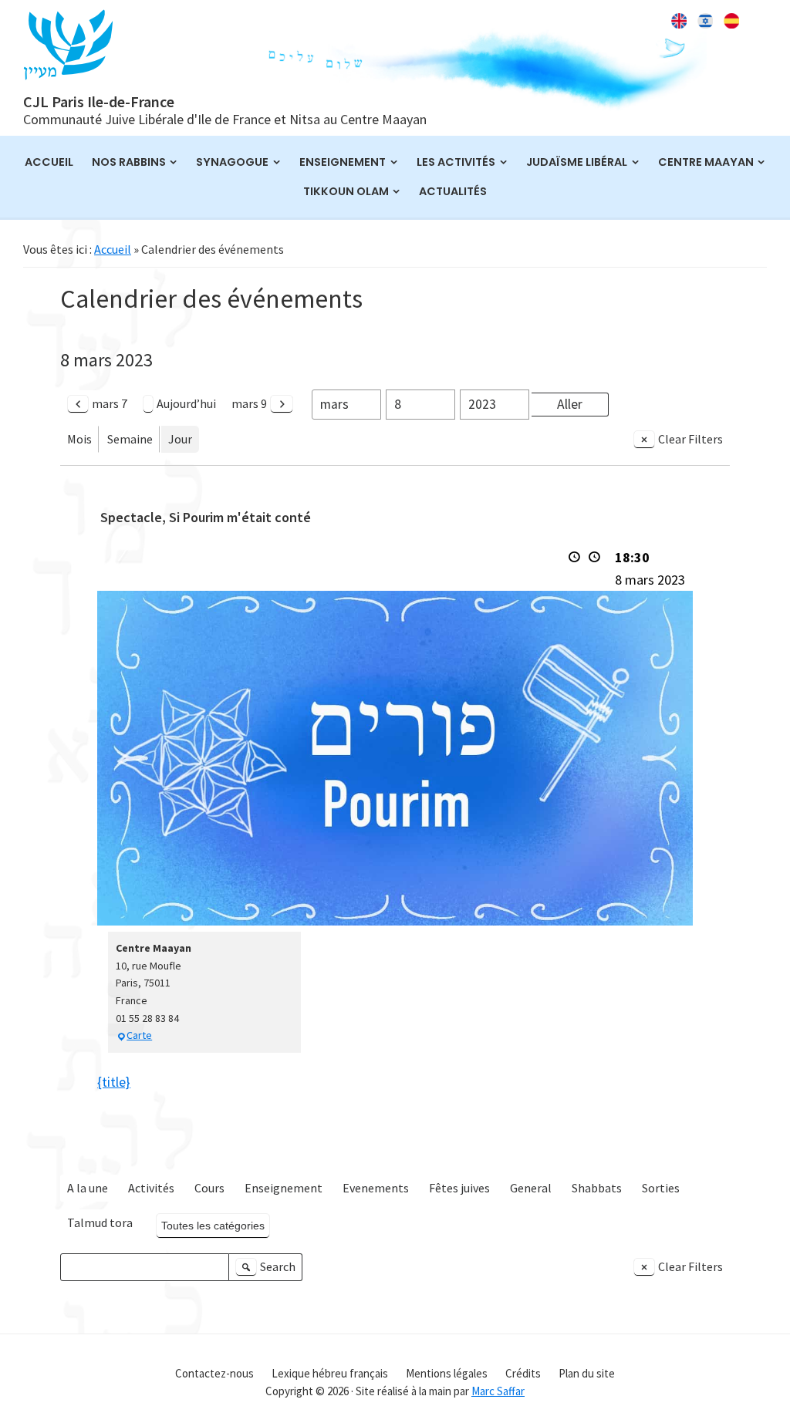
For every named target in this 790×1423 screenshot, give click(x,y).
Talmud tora (100, 1222)
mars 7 (109, 403)
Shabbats (597, 1187)
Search (267, 1270)
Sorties (661, 1187)
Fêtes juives (459, 1187)
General (531, 1187)
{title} (113, 1082)
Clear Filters (690, 439)
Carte (139, 1035)
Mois (79, 439)
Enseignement (283, 1187)
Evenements (376, 1187)
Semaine (130, 439)
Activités (151, 1187)
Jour (180, 439)
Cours (209, 1187)
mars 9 (249, 403)
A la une (87, 1187)
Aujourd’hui (186, 403)
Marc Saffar (498, 1391)
